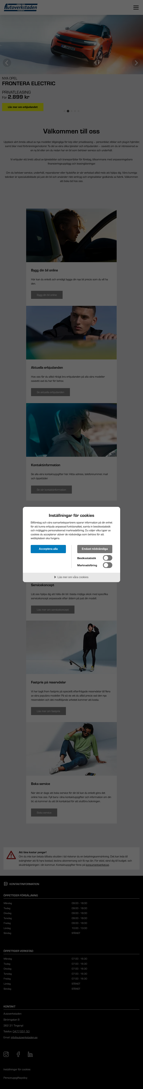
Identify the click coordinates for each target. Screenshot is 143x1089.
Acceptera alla (48, 548)
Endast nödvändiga (95, 548)
